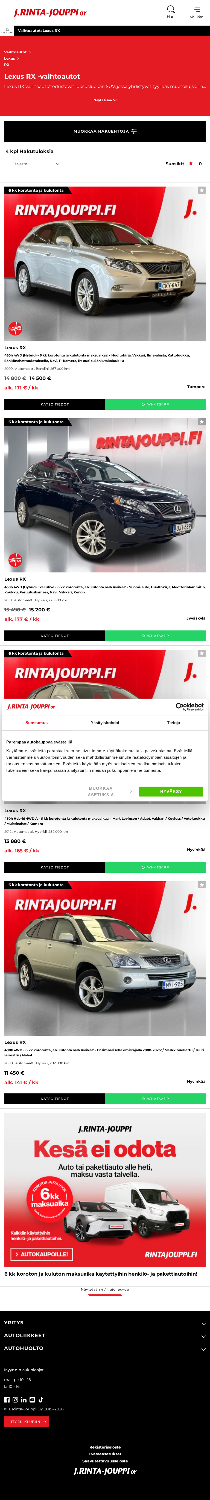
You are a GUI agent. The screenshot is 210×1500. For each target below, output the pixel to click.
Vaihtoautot (15, 52)
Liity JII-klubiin (23, 1422)
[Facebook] (7, 1399)
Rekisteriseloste (105, 1447)
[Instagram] (15, 1399)
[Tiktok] (40, 1399)
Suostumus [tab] (36, 722)
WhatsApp (158, 404)
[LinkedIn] (24, 1399)
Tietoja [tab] (173, 722)
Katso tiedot (55, 404)
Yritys (14, 1323)
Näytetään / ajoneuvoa (105, 1289)
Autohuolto (23, 1348)
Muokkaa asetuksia (101, 791)
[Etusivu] (46, 13)
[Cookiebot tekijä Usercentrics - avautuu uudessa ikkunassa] (180, 707)
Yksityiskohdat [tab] (105, 722)
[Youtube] (32, 1399)
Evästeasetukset (105, 1454)
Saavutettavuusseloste (105, 1461)
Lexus (9, 58)
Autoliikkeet (24, 1336)
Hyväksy (171, 791)
